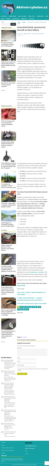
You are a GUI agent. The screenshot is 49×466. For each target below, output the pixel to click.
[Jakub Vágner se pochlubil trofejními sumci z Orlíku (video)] (8, 215)
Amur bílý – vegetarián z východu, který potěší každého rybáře (8, 205)
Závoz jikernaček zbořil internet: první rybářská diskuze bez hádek (10, 362)
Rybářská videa (24, 18)
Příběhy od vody (31, 16)
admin (5, 396)
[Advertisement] (32, 249)
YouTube (41, 272)
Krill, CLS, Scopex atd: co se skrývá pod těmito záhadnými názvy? (7, 123)
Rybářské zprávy (40, 16)
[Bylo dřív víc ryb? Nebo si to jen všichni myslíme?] (8, 76)
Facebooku (33, 272)
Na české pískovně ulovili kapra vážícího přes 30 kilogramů (7, 44)
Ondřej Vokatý (28, 33)
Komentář (19, 348)
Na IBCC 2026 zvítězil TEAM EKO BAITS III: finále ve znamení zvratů (7, 144)
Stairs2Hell (20, 309)
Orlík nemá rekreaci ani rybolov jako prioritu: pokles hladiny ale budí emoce (8, 64)
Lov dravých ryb (15, 18)
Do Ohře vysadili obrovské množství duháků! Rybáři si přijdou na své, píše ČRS (8, 268)
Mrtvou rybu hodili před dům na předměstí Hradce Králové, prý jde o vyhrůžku (8, 312)
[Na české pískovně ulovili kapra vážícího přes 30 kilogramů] (8, 35)
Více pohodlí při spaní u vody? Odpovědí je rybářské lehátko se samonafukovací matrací (8, 334)
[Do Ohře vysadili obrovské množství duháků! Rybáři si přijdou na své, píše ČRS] (8, 259)
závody (26, 309)
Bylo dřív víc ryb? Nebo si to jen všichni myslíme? (8, 84)
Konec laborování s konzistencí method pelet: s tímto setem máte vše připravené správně (7, 290)
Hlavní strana (4, 16)
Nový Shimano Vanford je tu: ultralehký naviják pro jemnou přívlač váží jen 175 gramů (8, 165)
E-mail (18, 361)
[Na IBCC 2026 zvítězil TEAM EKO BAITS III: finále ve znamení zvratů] (8, 135)
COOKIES (3, 453)
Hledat (2, 22)
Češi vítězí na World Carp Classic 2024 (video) (32, 303)
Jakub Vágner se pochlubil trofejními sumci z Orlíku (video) (7, 224)
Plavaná (2, 18)
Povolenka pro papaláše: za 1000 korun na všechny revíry (8, 185)
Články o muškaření (22, 16)
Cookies (26, 453)
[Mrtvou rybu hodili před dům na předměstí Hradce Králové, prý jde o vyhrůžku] (8, 303)
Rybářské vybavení (12, 16)
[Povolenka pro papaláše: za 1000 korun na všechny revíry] (8, 177)
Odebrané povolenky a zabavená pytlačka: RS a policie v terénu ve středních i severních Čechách (9, 386)
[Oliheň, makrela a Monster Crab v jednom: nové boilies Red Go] (8, 238)
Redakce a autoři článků (30, 448)
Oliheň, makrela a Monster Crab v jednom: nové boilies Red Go (7, 247)
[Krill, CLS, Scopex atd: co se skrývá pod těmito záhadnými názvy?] (8, 114)
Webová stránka (20, 365)
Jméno (18, 357)
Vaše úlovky (31, 18)
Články (34, 33)
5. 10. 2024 (21, 33)
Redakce (3, 445)
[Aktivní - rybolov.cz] (24, 14)
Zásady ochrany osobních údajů (7, 450)
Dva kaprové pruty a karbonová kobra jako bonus (10, 433)
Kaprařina (8, 18)
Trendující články (6, 27)
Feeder (47, 16)
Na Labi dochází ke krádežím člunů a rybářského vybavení (9, 426)
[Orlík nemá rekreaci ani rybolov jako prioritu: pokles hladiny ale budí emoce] (8, 55)
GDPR (26, 451)
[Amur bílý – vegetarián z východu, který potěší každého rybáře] (8, 196)
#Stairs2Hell (21, 285)
